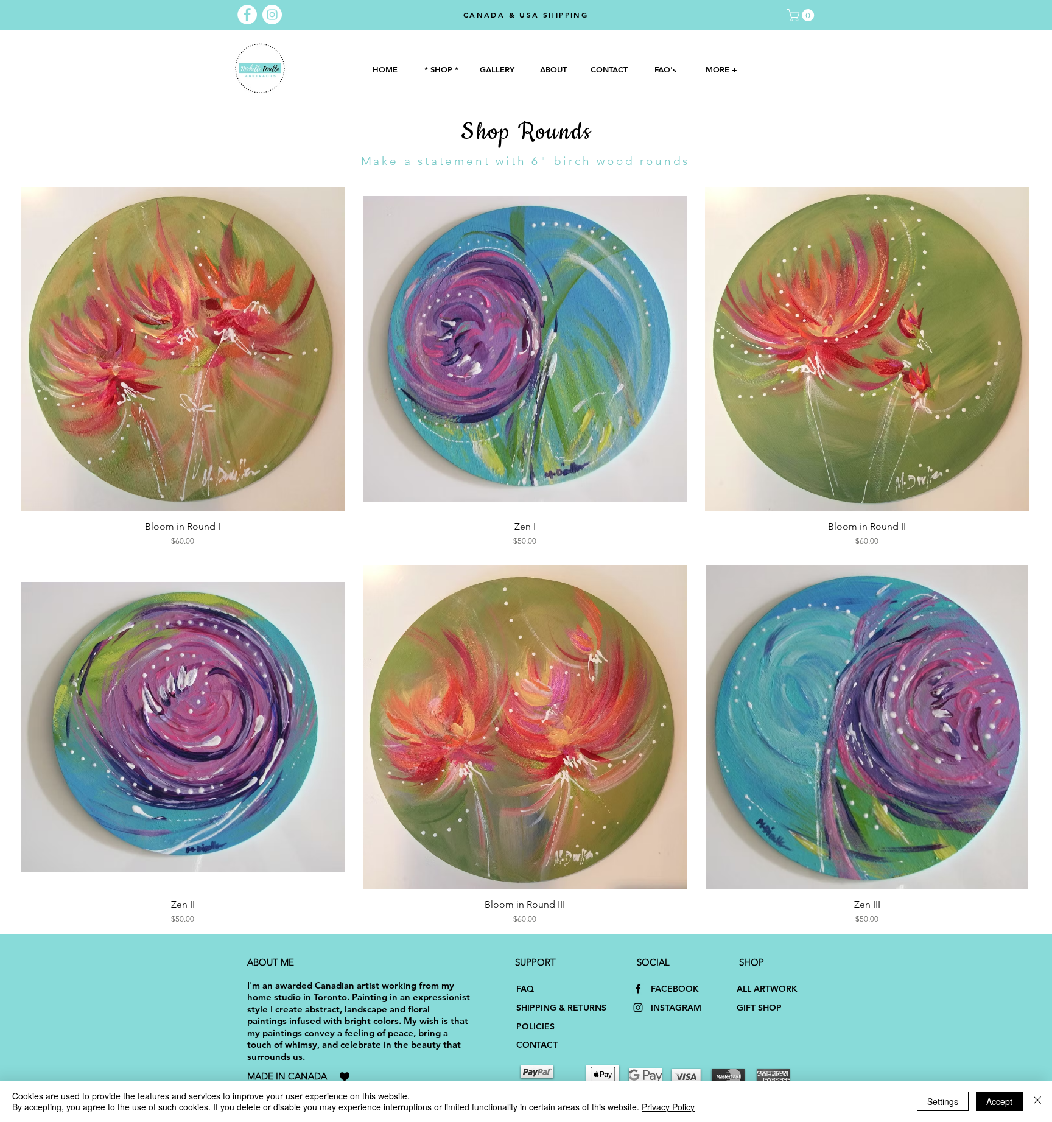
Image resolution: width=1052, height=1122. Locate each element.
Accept (999, 1101)
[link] (802, 15)
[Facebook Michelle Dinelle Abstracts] (247, 14)
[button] (497, 69)
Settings (942, 1101)
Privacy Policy (668, 1107)
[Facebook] (638, 989)
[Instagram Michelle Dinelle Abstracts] (272, 14)
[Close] (1037, 1101)
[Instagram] (638, 1007)
